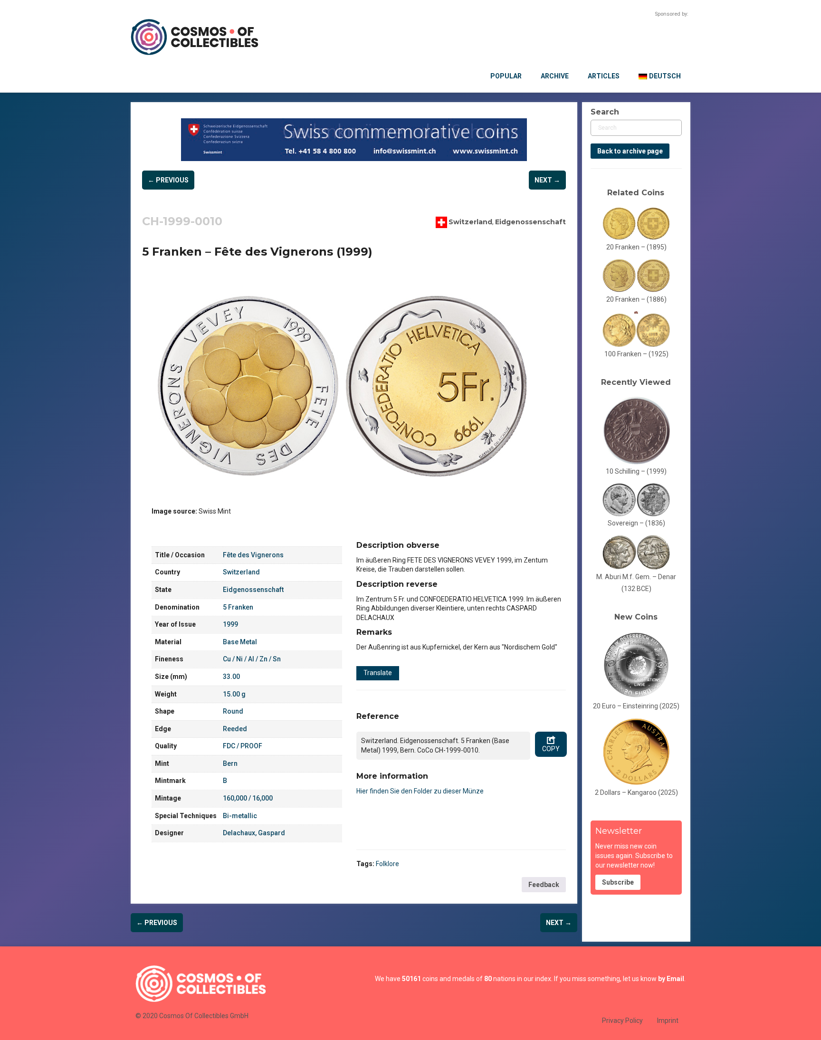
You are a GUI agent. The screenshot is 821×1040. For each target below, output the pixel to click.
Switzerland (470, 221)
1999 (230, 624)
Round (233, 711)
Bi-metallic (240, 816)
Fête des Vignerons (253, 555)
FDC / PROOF (242, 746)
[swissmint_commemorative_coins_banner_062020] (354, 139)
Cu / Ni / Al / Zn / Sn (252, 659)
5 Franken (238, 607)
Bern (230, 763)
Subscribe (618, 882)
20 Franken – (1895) (636, 247)
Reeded (235, 729)
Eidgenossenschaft (530, 221)
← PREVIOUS (168, 180)
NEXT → (547, 180)
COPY (551, 749)
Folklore (387, 864)
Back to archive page (630, 151)
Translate (377, 673)
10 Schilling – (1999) (636, 471)
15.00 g (234, 694)
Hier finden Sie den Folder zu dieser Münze (420, 791)
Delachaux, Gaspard (254, 833)
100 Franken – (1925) (636, 354)
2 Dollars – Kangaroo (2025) (636, 792)
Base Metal (240, 642)
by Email (671, 979)
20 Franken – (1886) (636, 299)
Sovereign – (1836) (636, 523)
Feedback (543, 884)
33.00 (231, 676)
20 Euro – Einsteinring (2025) (636, 706)
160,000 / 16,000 (248, 798)
